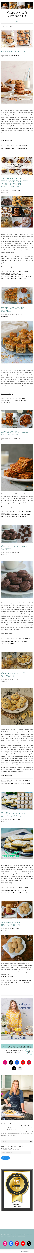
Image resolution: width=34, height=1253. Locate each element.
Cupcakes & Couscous (17, 15)
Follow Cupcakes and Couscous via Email (12, 1148)
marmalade (22, 400)
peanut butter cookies (9, 278)
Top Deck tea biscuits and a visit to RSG (14, 815)
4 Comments (4, 57)
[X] (14, 1068)
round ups (22, 278)
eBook (3, 640)
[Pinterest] (29, 1062)
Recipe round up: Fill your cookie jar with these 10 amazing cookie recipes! (14, 182)
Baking (12, 145)
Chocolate (20, 271)
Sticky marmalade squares (12, 309)
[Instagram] (5, 1062)
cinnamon (21, 147)
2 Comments (4, 681)
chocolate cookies (8, 892)
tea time (23, 149)
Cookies (19, 145)
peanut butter (26, 276)
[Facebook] (17, 1062)
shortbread (5, 402)
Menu (18, 21)
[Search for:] (17, 1141)
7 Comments (4, 316)
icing (12, 643)
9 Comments (4, 192)
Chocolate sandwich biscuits (14, 548)
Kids (23, 511)
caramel (21, 275)
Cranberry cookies (13, 51)
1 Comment (4, 930)
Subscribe (5, 1157)
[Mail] (20, 1068)
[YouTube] (23, 1062)
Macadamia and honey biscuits (11, 924)
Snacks (24, 145)
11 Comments (4, 440)
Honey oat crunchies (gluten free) (14, 433)
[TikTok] (11, 1062)
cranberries (5, 149)
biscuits (14, 147)
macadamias (14, 516)
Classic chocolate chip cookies (13, 675)
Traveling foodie (25, 640)
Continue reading (7, 140)
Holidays (10, 640)
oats (12, 149)
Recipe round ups (12, 273)
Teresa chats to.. (7, 889)
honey (7, 516)
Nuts (3, 273)
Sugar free (5, 513)
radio (25, 892)
